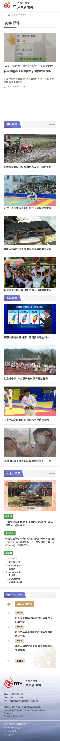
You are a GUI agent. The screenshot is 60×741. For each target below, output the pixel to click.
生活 (7, 65)
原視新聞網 (25, 7)
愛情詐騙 (16, 65)
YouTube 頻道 (10, 730)
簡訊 (25, 65)
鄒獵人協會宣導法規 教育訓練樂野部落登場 (27, 249)
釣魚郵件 (33, 65)
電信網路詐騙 (46, 65)
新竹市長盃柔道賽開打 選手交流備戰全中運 (27, 208)
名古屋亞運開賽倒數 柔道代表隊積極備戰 (26, 419)
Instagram (8, 734)
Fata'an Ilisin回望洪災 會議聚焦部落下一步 (27, 460)
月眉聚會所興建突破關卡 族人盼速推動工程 (27, 290)
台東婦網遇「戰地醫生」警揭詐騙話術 (27, 71)
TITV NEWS (23, 3)
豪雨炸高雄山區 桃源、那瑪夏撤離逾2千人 (27, 337)
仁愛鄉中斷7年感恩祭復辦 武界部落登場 (26, 378)
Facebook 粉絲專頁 (12, 727)
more (19, 660)
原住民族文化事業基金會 (15, 723)
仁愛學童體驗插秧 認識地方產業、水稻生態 (27, 167)
